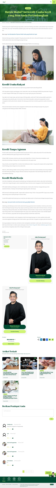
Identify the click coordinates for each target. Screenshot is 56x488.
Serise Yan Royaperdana (11, 442)
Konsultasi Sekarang (40, 280)
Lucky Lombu (6, 246)
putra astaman (10, 460)
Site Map (3, 484)
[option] (28, 13)
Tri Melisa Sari (9, 424)
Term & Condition (8, 484)
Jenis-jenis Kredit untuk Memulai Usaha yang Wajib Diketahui (21, 202)
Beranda (3, 22)
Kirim (51, 418)
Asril (8, 433)
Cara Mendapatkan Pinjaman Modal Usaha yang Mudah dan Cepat (22, 34)
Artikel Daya (7, 22)
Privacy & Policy (15, 484)
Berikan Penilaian (11, 343)
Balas (8, 456)
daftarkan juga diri (45, 225)
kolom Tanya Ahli (33, 225)
